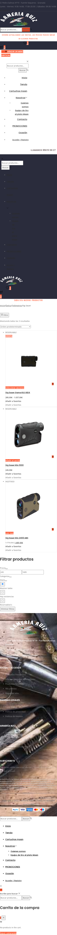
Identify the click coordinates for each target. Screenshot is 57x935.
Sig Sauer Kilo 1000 (14, 465)
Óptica (8, 305)
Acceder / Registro (20, 139)
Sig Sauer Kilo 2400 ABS (16, 538)
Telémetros (17, 305)
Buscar (26, 29)
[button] (13, 401)
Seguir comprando (8, 933)
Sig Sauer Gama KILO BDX (17, 392)
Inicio (2, 305)
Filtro (5, 315)
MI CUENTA (5, 10)
